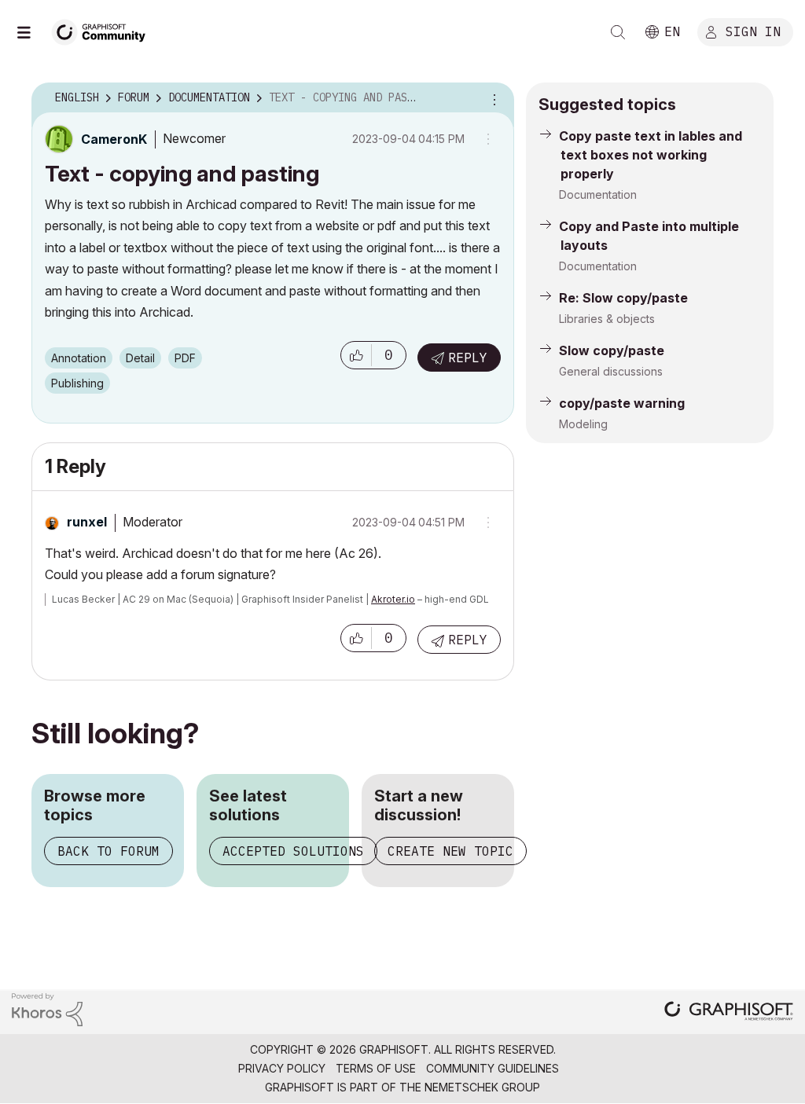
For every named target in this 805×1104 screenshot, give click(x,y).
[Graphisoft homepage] (728, 1012)
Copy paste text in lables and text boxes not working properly (650, 155)
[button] (356, 355)
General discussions (611, 371)
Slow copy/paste (611, 350)
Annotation (78, 358)
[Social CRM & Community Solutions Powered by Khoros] (47, 1008)
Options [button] (492, 98)
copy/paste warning (622, 403)
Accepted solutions (293, 851)
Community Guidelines (492, 1068)
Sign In (753, 31)
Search (618, 32)
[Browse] (31, 32)
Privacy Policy (281, 1068)
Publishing (77, 383)
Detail (140, 358)
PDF (185, 358)
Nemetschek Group (482, 1087)
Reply (467, 357)
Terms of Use (376, 1068)
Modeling (583, 424)
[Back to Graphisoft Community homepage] (103, 30)
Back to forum (108, 851)
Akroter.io (393, 599)
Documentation (598, 194)
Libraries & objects (607, 318)
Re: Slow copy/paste (623, 298)
